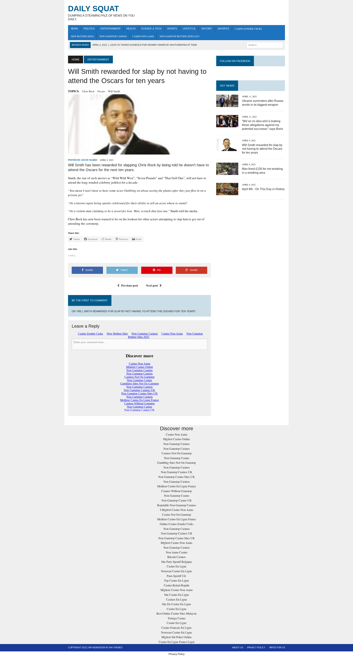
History (206, 28)
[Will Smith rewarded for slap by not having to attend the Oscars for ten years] (227, 149)
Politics (89, 28)
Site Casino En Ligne (176, 595)
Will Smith (114, 91)
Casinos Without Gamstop (176, 491)
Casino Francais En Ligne (176, 627)
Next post (152, 285)
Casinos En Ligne (176, 599)
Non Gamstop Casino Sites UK (176, 477)
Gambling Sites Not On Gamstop (176, 462)
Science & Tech (151, 28)
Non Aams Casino (176, 552)
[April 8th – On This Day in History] (227, 193)
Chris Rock (88, 91)
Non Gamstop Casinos (113, 36)
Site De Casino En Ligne (176, 604)
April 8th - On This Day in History (263, 189)
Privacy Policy (256, 647)
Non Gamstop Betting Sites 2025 (179, 36)
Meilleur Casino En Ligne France (176, 486)
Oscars (101, 91)
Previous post (129, 285)
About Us (237, 647)
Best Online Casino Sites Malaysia (176, 613)
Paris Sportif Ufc (176, 576)
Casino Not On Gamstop (176, 514)
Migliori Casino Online (176, 439)
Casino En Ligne (176, 566)
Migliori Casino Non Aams (176, 543)
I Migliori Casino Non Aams (176, 510)
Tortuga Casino (177, 618)
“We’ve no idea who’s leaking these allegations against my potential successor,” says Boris (262, 125)
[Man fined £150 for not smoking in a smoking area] (227, 172)
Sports (172, 28)
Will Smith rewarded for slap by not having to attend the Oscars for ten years (262, 148)
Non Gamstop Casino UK (176, 500)
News (74, 28)
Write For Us (277, 647)
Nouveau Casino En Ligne (176, 571)
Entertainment (110, 28)
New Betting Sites (82, 36)
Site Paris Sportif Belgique (176, 562)
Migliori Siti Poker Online (176, 637)
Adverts (223, 28)
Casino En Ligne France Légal (176, 642)
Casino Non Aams (143, 36)
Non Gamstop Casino (176, 458)
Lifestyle (189, 28)
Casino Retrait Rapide (176, 585)
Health (131, 28)
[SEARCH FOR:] (264, 44)
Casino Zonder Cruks (248, 28)
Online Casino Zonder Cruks (176, 524)
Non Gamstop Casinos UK (176, 472)
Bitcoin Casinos (176, 557)
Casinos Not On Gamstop (177, 453)
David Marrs (89, 160)
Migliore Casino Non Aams (177, 590)
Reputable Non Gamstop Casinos (176, 505)
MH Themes (115, 647)
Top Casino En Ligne (176, 580)
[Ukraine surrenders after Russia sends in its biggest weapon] (227, 104)
